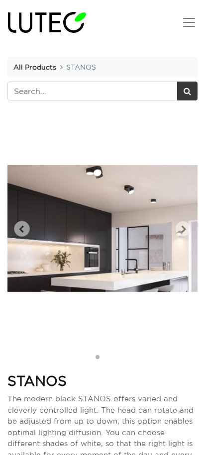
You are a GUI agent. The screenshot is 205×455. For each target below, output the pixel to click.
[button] (21, 229)
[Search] (187, 91)
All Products (34, 67)
